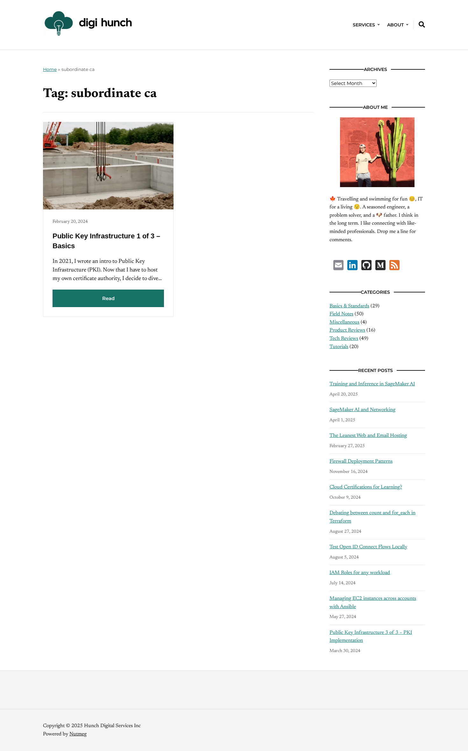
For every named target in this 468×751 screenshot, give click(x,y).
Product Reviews (347, 330)
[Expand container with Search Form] (422, 24)
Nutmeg (78, 734)
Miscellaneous (344, 322)
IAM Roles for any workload (360, 572)
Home (50, 69)
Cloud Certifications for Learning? (366, 487)
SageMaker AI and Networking (362, 409)
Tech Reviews (344, 338)
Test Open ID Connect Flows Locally (368, 547)
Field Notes (341, 314)
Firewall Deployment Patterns (361, 461)
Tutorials (339, 346)
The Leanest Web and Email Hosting (368, 435)
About (395, 25)
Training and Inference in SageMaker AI (372, 384)
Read (108, 298)
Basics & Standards (349, 306)
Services (364, 25)
